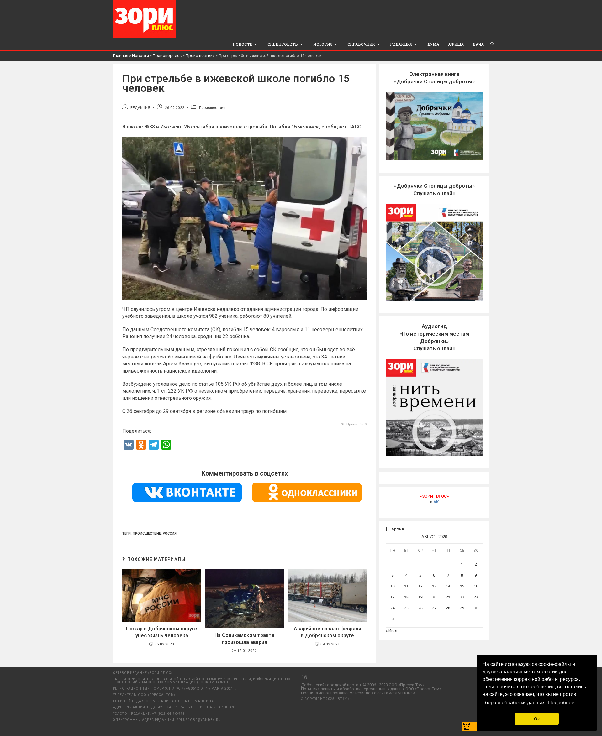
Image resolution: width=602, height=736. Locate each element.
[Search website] (492, 44)
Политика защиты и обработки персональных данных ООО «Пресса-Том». (371, 688)
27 (434, 608)
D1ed (348, 698)
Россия (170, 533)
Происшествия (200, 55)
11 (406, 586)
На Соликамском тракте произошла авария (244, 638)
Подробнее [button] (561, 702)
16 (476, 586)
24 (392, 608)
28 (448, 608)
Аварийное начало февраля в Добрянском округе (327, 632)
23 (476, 597)
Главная (120, 55)
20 (434, 597)
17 (392, 597)
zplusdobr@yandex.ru (198, 720)
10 (392, 586)
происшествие (147, 533)
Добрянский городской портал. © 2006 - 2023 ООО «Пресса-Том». (363, 684)
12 (420, 586)
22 (462, 597)
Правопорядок (167, 55)
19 (420, 597)
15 (462, 586)
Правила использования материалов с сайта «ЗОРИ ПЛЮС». (359, 693)
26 (420, 608)
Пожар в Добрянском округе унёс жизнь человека (161, 632)
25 (406, 608)
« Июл (391, 630)
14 (448, 586)
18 (406, 597)
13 (434, 586)
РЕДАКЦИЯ (140, 108)
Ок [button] (537, 718)
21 (448, 597)
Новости (140, 55)
